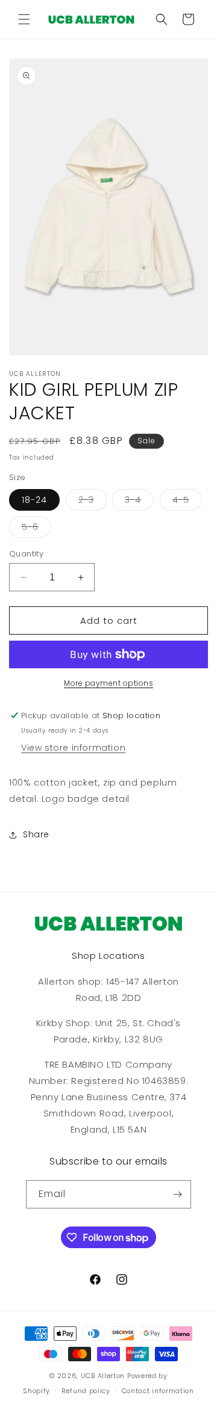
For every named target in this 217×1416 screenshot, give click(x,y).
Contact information (158, 1391)
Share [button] (36, 834)
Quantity (26, 553)
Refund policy (85, 1391)
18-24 (34, 500)
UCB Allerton (103, 1376)
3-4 (139, 502)
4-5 (187, 502)
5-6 (36, 529)
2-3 (92, 502)
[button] (24, 19)
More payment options (108, 683)
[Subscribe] (177, 1194)
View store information (73, 748)
